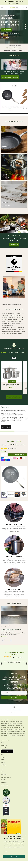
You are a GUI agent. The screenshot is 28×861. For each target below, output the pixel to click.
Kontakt (3, 780)
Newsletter (4, 774)
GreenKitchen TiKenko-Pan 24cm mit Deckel (10, 107)
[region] (14, 708)
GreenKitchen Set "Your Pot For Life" (11, 384)
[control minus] (2, 454)
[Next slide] (15, 85)
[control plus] (6, 454)
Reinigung (3, 765)
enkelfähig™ (4, 745)
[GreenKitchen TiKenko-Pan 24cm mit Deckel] (10, 97)
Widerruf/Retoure (7, 751)
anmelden (14, 856)
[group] (4, 494)
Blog (2, 772)
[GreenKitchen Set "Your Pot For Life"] (11, 371)
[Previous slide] (12, 85)
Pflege (3, 759)
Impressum (4, 782)
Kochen (3, 762)
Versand (3, 748)
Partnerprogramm (6, 777)
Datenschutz (4, 785)
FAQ (2, 742)
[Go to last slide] (2, 418)
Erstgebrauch (4, 757)
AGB (2, 754)
